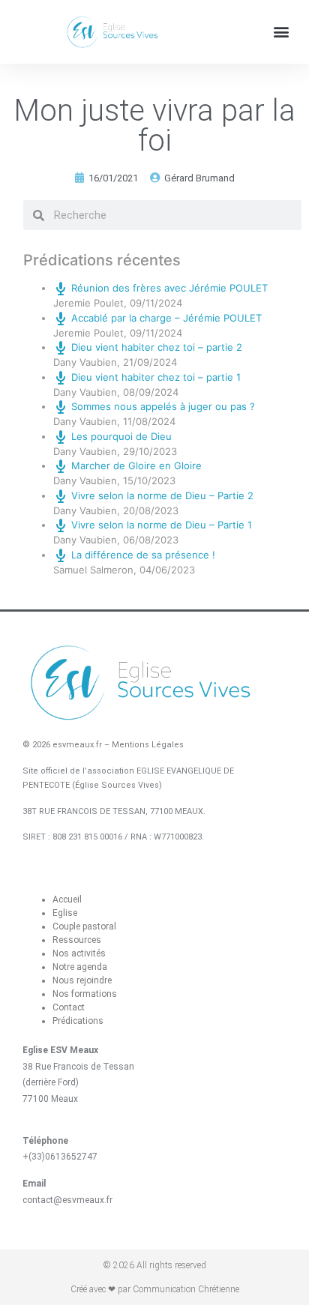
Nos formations (84, 994)
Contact (68, 1007)
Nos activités (79, 953)
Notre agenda (79, 967)
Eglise (64, 913)
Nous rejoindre (82, 980)
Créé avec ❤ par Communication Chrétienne (154, 1289)
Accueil (67, 899)
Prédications (78, 1021)
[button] (281, 31)
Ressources (76, 940)
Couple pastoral (84, 926)
